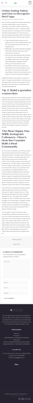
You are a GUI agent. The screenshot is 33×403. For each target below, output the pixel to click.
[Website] (15, 293)
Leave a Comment (7, 19)
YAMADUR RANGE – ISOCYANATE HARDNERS (16, 344)
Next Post (16, 244)
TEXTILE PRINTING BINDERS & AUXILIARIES (16, 342)
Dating (15, 19)
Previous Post (16, 239)
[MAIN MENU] (2, 3)
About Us (16, 333)
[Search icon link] (6, 3)
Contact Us (16, 335)
